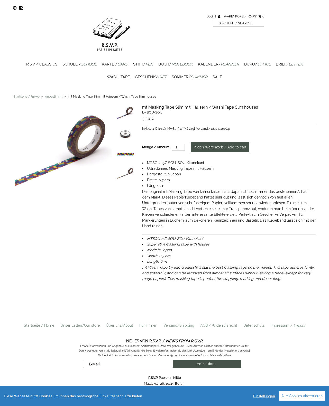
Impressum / (288, 325)
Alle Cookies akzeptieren (302, 396)
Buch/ (175, 64)
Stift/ (143, 64)
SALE (217, 77)
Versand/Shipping (178, 325)
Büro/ (257, 64)
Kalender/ (218, 64)
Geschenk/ (151, 77)
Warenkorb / (244, 16)
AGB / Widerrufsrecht (218, 325)
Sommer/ (189, 77)
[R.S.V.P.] (111, 53)
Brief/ (289, 64)
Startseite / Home (39, 325)
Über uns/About (119, 325)
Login (211, 16)
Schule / (79, 64)
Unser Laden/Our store (80, 325)
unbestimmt (53, 96)
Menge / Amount (155, 147)
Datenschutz (253, 325)
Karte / (115, 64)
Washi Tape (118, 77)
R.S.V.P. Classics (41, 64)
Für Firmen (148, 325)
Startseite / (26, 96)
